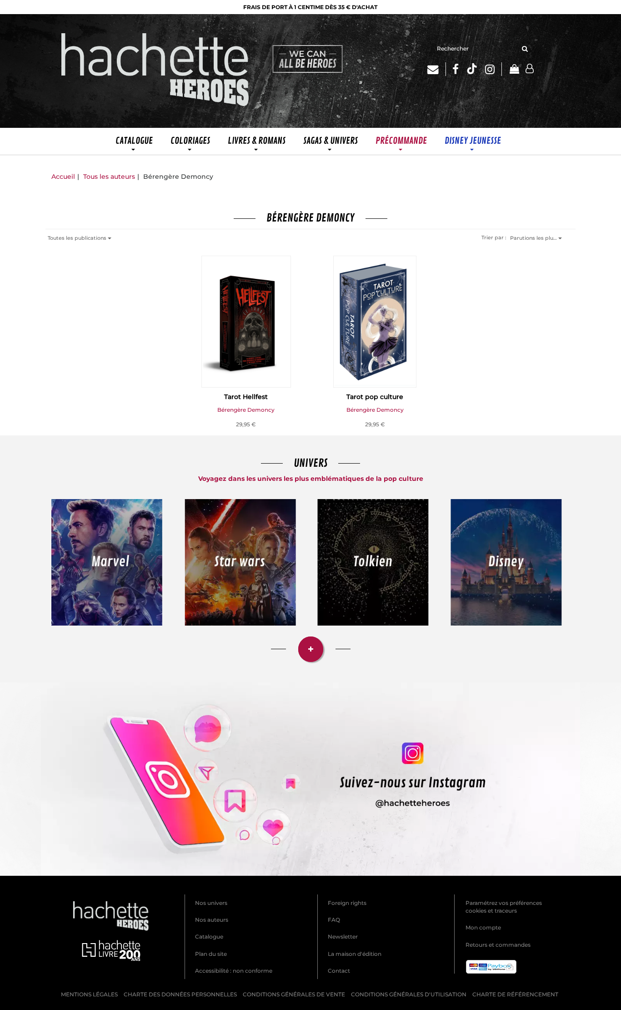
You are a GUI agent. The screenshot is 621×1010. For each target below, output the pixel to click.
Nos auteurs (211, 919)
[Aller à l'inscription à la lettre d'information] (436, 69)
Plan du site (211, 953)
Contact (339, 970)
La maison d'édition (354, 953)
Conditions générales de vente (294, 994)
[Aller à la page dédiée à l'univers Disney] (506, 562)
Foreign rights (347, 902)
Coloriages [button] (190, 140)
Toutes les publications (78, 238)
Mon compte (483, 927)
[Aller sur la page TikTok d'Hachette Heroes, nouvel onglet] (472, 69)
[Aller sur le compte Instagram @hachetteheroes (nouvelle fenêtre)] (311, 779)
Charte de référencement (515, 994)
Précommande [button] (401, 140)
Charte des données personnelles (180, 994)
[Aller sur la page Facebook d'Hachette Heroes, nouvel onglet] (455, 69)
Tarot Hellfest (246, 397)
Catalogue (209, 936)
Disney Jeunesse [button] (473, 140)
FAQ (334, 919)
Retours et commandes (498, 944)
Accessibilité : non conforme (233, 970)
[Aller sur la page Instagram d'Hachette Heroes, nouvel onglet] (493, 69)
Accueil (63, 176)
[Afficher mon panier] (514, 70)
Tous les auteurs (109, 176)
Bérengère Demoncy (246, 409)
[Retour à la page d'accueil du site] (155, 71)
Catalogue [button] (134, 140)
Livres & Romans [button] (256, 140)
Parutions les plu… (534, 238)
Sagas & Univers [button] (330, 140)
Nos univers (211, 902)
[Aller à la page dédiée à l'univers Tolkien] (373, 562)
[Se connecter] (530, 69)
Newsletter (343, 936)
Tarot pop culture (374, 397)
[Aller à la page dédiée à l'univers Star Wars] (240, 562)
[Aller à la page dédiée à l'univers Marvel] (106, 562)
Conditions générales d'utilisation (408, 994)
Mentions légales (89, 994)
